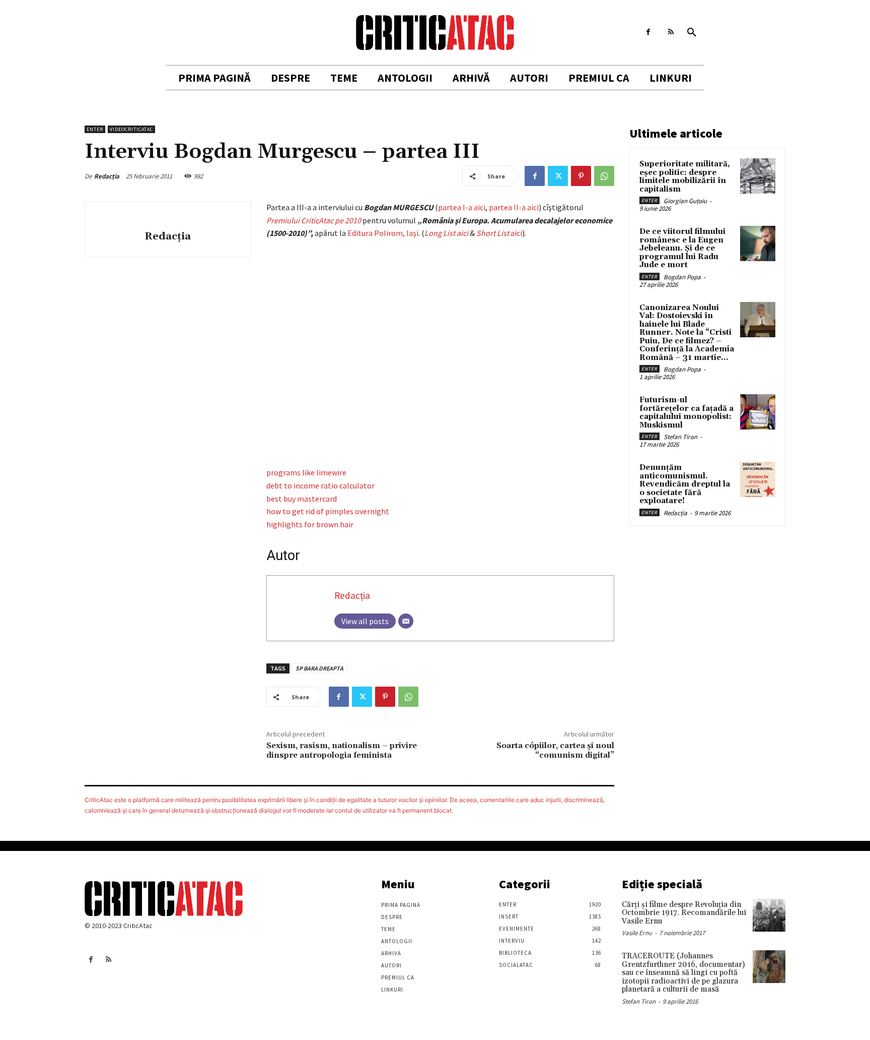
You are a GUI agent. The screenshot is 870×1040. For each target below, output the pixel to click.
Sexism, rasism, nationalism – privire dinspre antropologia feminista (341, 750)
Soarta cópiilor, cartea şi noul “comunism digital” (555, 750)
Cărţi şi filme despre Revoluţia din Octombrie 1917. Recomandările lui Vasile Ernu (684, 913)
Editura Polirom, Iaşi (382, 233)
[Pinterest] (581, 176)
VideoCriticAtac (131, 129)
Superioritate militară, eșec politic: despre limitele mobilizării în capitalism (684, 176)
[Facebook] (648, 32)
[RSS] (671, 32)
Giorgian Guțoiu (685, 201)
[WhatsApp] (604, 176)
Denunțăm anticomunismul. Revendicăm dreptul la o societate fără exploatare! (684, 484)
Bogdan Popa (682, 277)
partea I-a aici (461, 207)
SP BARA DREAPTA (319, 668)
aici (499, 233)
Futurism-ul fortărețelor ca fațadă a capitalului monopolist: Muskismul (686, 412)
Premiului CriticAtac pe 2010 (313, 220)
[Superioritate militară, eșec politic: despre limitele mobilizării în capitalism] (757, 176)
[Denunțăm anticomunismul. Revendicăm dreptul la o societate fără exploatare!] (757, 479)
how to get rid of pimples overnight (327, 511)
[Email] (405, 621)
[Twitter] (558, 176)
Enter (95, 129)
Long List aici (446, 233)
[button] (692, 33)
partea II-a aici (514, 207)
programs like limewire (306, 472)
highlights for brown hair (309, 524)
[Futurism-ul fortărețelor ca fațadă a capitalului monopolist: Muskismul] (757, 412)
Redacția (106, 176)
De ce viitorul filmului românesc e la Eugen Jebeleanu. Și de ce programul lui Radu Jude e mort (682, 248)
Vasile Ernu (637, 933)
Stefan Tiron (680, 437)
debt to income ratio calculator (320, 485)
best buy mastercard (301, 499)
